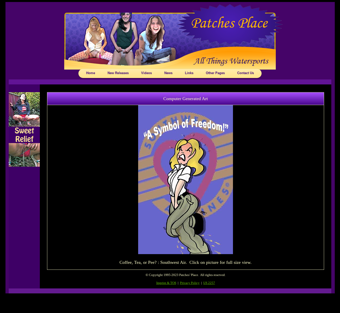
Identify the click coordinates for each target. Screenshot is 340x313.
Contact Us (245, 73)
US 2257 (209, 283)
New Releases (118, 73)
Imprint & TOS (166, 283)
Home (90, 73)
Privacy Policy (190, 283)
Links (189, 73)
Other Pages (215, 73)
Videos (146, 73)
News (168, 73)
